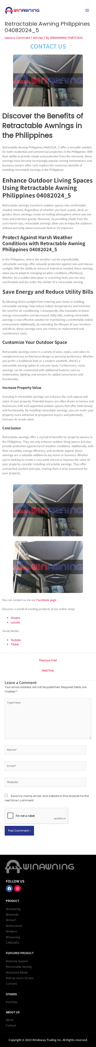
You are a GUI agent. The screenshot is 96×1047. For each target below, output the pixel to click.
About (10, 1020)
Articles (38, 38)
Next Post (48, 670)
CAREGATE (12, 942)
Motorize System (17, 961)
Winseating (13, 909)
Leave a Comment (17, 38)
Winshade (12, 914)
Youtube (16, 640)
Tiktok (15, 644)
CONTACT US (48, 46)
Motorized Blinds (17, 972)
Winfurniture (14, 926)
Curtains (11, 983)
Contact (11, 1025)
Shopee (16, 618)
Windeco (11, 931)
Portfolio (11, 1002)
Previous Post (48, 660)
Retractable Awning (19, 966)
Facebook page (46, 600)
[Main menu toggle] (87, 10)
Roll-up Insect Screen (20, 978)
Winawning (13, 937)
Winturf (11, 920)
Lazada (15, 622)
